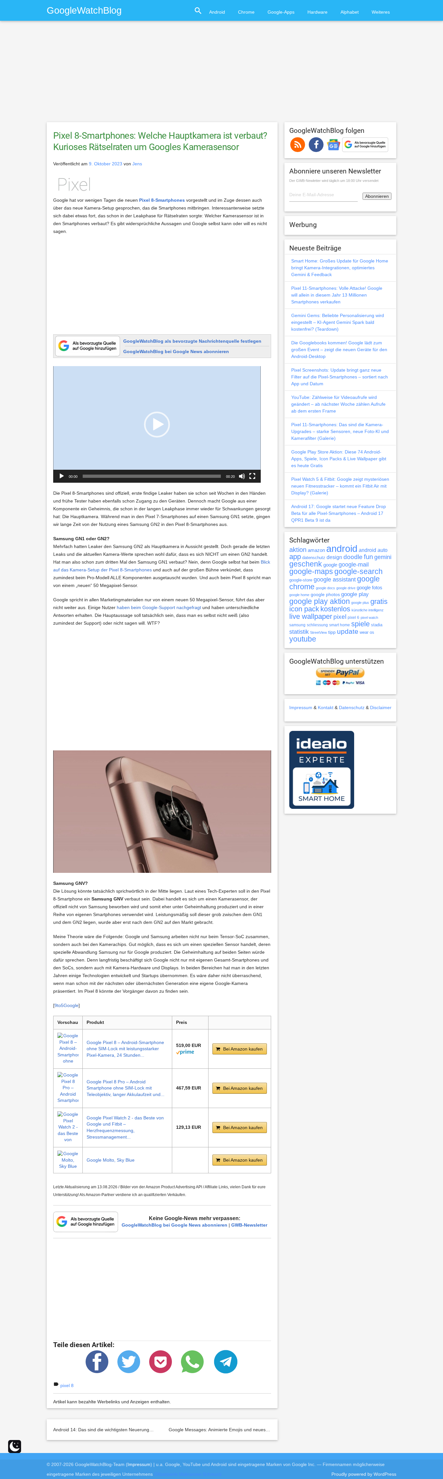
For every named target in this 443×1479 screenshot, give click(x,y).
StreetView (318, 632)
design (334, 557)
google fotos (369, 587)
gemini (382, 557)
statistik (299, 632)
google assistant (335, 579)
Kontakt (325, 707)
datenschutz (313, 557)
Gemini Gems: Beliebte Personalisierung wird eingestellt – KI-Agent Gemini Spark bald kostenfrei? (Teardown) (337, 322)
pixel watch (369, 617)
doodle (353, 556)
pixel (339, 616)
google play (355, 594)
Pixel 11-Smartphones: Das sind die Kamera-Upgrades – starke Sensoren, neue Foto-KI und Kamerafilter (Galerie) (340, 431)
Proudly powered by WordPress (363, 1474)
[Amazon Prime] (185, 1051)
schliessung (317, 625)
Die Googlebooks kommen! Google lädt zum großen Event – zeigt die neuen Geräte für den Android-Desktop (339, 349)
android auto (373, 550)
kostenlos (335, 609)
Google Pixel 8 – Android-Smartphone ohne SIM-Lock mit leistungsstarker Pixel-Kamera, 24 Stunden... (125, 1049)
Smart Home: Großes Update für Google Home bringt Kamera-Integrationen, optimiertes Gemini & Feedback (339, 267)
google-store (300, 580)
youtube (302, 639)
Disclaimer (380, 707)
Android (217, 12)
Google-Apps (281, 12)
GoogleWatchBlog (84, 10)
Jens (137, 163)
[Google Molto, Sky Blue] (67, 1160)
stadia (376, 624)
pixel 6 (353, 617)
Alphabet (350, 12)
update (347, 631)
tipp (332, 632)
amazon (316, 550)
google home (299, 595)
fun (368, 556)
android (341, 548)
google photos (325, 594)
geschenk (305, 564)
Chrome (246, 12)
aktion (297, 549)
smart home (339, 625)
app (295, 557)
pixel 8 (67, 1385)
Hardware (317, 12)
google (330, 564)
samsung (297, 625)
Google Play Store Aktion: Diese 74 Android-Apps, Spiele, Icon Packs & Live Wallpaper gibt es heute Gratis (338, 458)
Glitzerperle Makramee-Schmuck (188, 1474)
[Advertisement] (221, 74)
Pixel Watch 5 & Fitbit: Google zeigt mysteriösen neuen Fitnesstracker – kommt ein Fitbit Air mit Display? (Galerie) (340, 486)
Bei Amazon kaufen (243, 1049)
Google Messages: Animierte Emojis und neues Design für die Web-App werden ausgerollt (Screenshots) (276, 1429)
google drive (345, 588)
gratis (379, 601)
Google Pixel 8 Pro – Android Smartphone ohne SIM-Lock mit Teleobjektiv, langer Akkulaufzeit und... (125, 1088)
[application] (157, 424)
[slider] (152, 476)
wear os (367, 632)
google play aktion (319, 601)
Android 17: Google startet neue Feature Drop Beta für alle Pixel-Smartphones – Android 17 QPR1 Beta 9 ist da (338, 513)
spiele (360, 624)
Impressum (300, 707)
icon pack (304, 609)
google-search (358, 571)
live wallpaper (310, 616)
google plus (360, 603)
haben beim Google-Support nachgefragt (159, 607)
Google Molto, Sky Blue (111, 1160)
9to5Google (66, 1005)
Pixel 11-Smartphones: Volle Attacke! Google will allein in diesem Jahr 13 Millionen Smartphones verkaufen (336, 295)
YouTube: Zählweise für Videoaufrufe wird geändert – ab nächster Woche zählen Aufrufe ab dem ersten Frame (338, 404)
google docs (325, 588)
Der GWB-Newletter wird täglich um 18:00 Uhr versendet (333, 181)
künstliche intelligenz (368, 610)
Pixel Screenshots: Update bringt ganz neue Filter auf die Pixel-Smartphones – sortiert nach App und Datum (339, 376)
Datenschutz (352, 707)
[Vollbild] (252, 476)
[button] (157, 425)
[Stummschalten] (242, 476)
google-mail (354, 564)
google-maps (311, 571)
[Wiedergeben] (61, 476)
